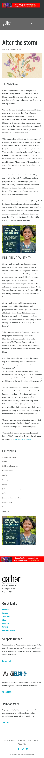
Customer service (8, 630)
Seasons (5, 511)
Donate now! (6, 661)
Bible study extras (9, 466)
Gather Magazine (29, 754)
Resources (6, 507)
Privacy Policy (22, 744)
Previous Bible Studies (11, 498)
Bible (4, 461)
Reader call (7, 502)
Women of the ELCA (9, 740)
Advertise (5, 623)
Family (5, 480)
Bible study (6, 609)
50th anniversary (9, 457)
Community (14, 49)
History (5, 484)
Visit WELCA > (7, 692)
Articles (5, 613)
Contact (5, 626)
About (4, 620)
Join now (5, 722)
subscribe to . (23, 439)
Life (20, 49)
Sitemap (36, 740)
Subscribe (5, 616)
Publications (21, 740)
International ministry (11, 489)
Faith (4, 475)
